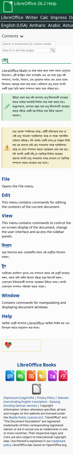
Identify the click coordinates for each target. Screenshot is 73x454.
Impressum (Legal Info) (19, 398)
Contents (10, 35)
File (6, 179)
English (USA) (14, 25)
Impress (58, 17)
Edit (6, 195)
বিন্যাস (7, 245)
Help (7, 316)
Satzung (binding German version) (32, 404)
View (7, 215)
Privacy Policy (46, 398)
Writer (32, 17)
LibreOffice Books (36, 365)
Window (10, 295)
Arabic (54, 25)
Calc (44, 17)
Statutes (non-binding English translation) (36, 400)
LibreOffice (12, 17)
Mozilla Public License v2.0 (26, 417)
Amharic (37, 25)
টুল (4, 266)
